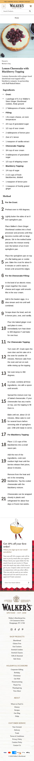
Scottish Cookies (17, 650)
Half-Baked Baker (13, 83)
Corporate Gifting (17, 670)
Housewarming (17, 682)
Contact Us (17, 745)
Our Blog (17, 713)
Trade (17, 733)
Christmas (17, 676)
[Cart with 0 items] (31, 6)
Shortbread (17, 640)
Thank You (17, 685)
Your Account (17, 727)
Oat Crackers (17, 647)
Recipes (17, 710)
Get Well (17, 679)
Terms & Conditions (17, 736)
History (17, 707)
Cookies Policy (17, 742)
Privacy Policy (17, 739)
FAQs (17, 716)
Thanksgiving (17, 688)
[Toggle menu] (4, 6)
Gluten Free (17, 644)
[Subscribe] (28, 582)
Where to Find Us (17, 704)
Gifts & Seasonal (17, 656)
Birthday (17, 673)
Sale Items (17, 659)
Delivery (17, 730)
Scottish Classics (17, 653)
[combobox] (17, 11)
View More (17, 691)
